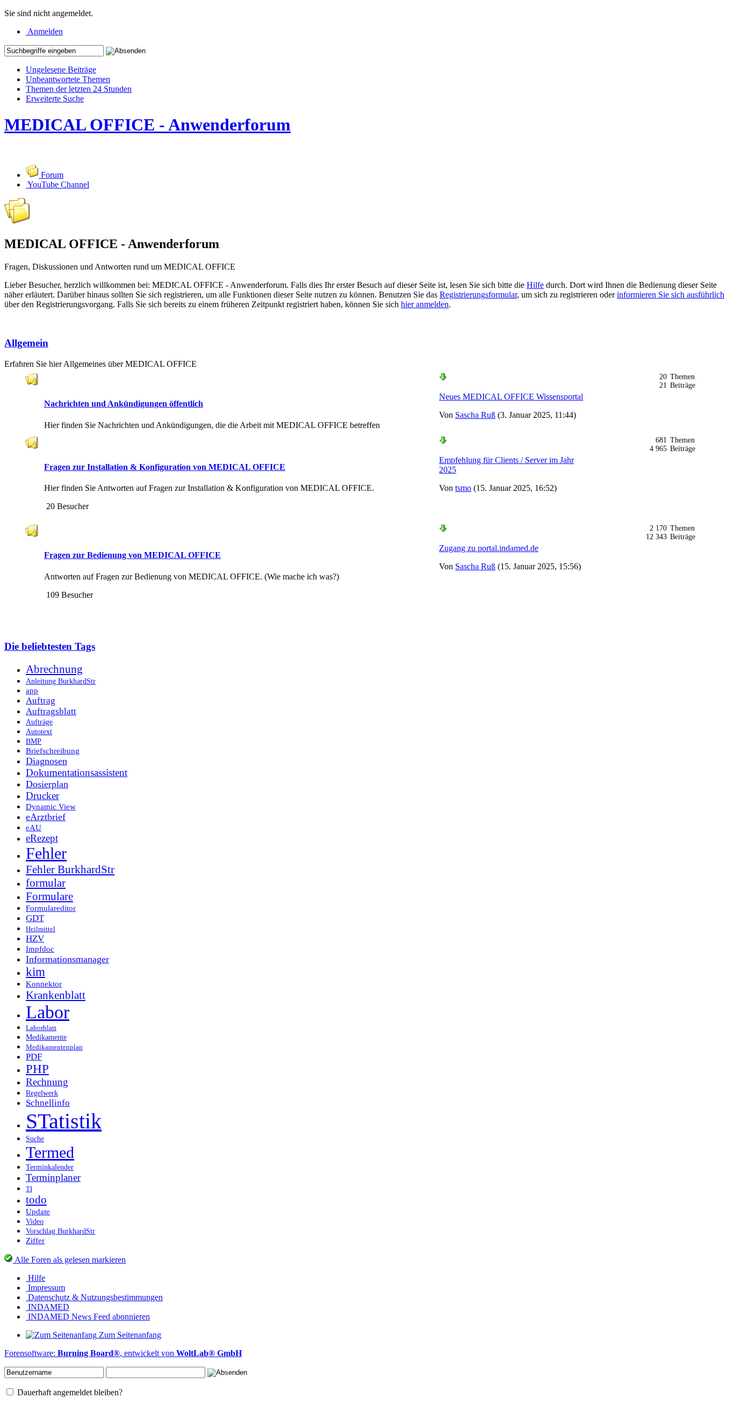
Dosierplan (47, 784)
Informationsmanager (67, 959)
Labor (47, 1012)
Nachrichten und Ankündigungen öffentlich (123, 403)
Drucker (42, 795)
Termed (50, 1152)
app (32, 690)
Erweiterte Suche (55, 98)
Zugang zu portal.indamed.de (488, 548)
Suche (35, 1138)
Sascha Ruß (475, 414)
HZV (35, 938)
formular (46, 882)
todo (36, 1199)
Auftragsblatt (51, 711)
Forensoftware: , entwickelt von (123, 1353)
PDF (34, 1057)
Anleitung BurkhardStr (61, 681)
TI (29, 1189)
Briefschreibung (53, 750)
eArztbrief (46, 816)
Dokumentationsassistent (76, 772)
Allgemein (26, 343)
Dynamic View (51, 806)
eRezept (42, 838)
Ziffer (35, 1240)
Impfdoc (40, 948)
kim (35, 972)
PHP (37, 1069)
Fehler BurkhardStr (70, 869)
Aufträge (39, 722)
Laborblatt (41, 1028)
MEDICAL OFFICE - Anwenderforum (147, 124)
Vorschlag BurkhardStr (60, 1231)
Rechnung (47, 1082)
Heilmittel (40, 929)
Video (35, 1221)
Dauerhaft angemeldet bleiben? (69, 1392)
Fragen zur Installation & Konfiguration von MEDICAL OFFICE (164, 467)
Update (38, 1211)
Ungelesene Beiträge (61, 69)
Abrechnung (54, 669)
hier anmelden (425, 304)
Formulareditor (51, 907)
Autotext (39, 731)
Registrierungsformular (478, 294)
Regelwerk (42, 1093)
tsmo (463, 487)
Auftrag (40, 700)
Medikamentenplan (54, 1047)
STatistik (64, 1121)
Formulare (49, 896)
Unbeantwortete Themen (68, 79)
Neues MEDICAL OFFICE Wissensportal (511, 396)
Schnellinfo (48, 1103)
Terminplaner (53, 1177)
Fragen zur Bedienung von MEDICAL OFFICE (132, 555)
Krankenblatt (55, 995)
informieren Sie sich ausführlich (670, 294)
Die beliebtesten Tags (49, 646)
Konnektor (44, 983)
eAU (33, 827)
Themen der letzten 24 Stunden (79, 88)
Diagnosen (46, 761)
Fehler (46, 853)
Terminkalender (50, 1167)
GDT (35, 918)
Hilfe (535, 284)
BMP (33, 741)
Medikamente (46, 1037)
